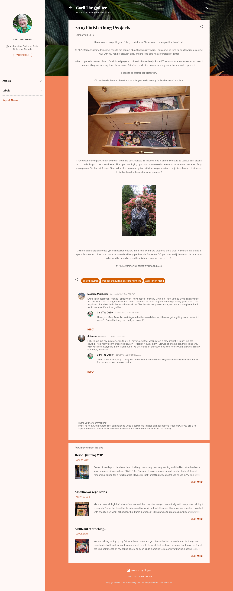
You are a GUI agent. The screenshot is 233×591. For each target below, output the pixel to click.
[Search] (208, 8)
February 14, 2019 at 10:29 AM (128, 355)
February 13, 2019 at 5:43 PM (127, 312)
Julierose (92, 336)
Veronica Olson (146, 576)
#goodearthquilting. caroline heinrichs (121, 280)
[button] (201, 27)
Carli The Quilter (91, 7)
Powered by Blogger (141, 570)
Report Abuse (10, 100)
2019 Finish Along (154, 280)
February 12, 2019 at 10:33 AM (111, 336)
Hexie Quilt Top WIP (89, 455)
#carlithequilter (90, 280)
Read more (197, 482)
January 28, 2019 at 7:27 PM (122, 294)
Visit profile (22, 55)
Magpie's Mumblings (97, 294)
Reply (90, 329)
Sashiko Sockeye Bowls (91, 492)
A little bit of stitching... (91, 529)
